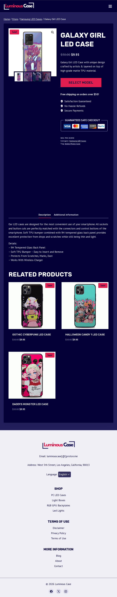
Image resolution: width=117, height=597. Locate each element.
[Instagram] (65, 591)
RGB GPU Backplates (58, 505)
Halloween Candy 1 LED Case (85, 334)
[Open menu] (110, 6)
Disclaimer (58, 528)
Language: (52, 474)
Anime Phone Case (72, 144)
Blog (58, 555)
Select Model (81, 82)
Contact (58, 566)
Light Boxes (58, 500)
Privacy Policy (58, 533)
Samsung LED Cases (77, 141)
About (58, 561)
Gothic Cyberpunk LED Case (31, 334)
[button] (52, 32)
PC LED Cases (58, 495)
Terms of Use (58, 538)
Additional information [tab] (66, 214)
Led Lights (58, 510)
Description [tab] (45, 214)
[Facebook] (51, 591)
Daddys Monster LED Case (30, 404)
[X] (58, 591)
